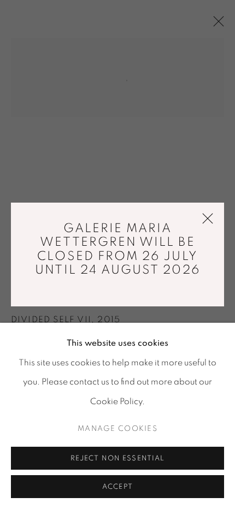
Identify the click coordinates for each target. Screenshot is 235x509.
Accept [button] (117, 486)
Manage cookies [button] (117, 429)
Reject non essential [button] (117, 458)
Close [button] (205, 223)
